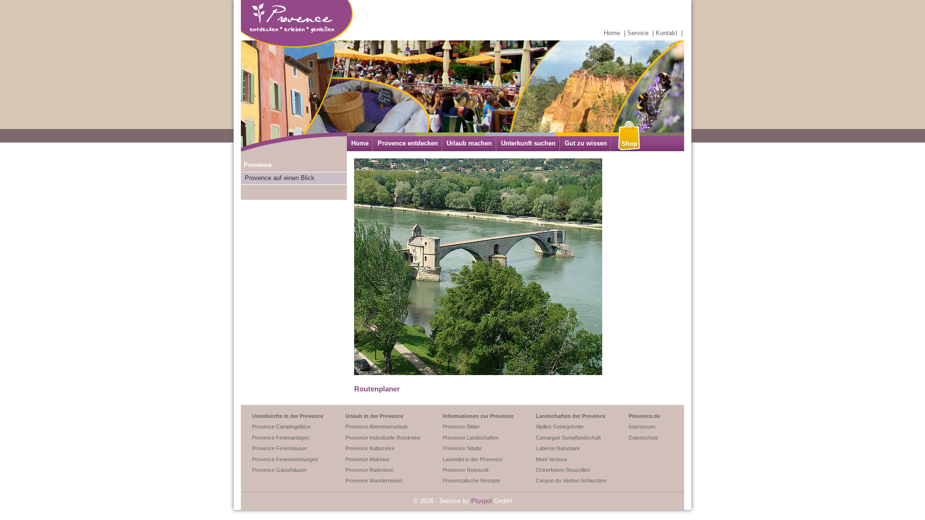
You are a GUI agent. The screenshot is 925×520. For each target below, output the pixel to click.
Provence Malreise (367, 459)
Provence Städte (462, 448)
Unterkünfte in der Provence (287, 416)
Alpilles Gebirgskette (559, 426)
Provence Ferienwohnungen (285, 459)
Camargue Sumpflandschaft (568, 438)
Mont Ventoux (552, 459)
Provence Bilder (461, 426)
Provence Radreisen (369, 470)
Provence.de (644, 416)
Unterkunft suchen (528, 143)
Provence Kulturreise (370, 448)
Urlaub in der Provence (374, 416)
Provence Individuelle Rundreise (383, 438)
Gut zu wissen (586, 143)
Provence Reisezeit (466, 470)
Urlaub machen (469, 143)
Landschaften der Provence (571, 416)
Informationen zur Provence (478, 416)
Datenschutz (644, 438)
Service (637, 33)
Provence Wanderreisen (373, 480)
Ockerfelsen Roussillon (563, 470)
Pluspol (481, 501)
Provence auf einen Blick (280, 178)
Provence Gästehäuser (279, 470)
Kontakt (666, 33)
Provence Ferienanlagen (280, 438)
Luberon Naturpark (558, 448)
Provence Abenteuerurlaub (376, 426)
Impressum (642, 426)
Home (612, 33)
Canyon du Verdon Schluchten (571, 480)
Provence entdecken (408, 143)
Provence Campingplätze (281, 426)
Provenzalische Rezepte (471, 480)
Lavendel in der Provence (472, 459)
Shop (629, 143)
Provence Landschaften (471, 438)
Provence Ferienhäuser (279, 448)
